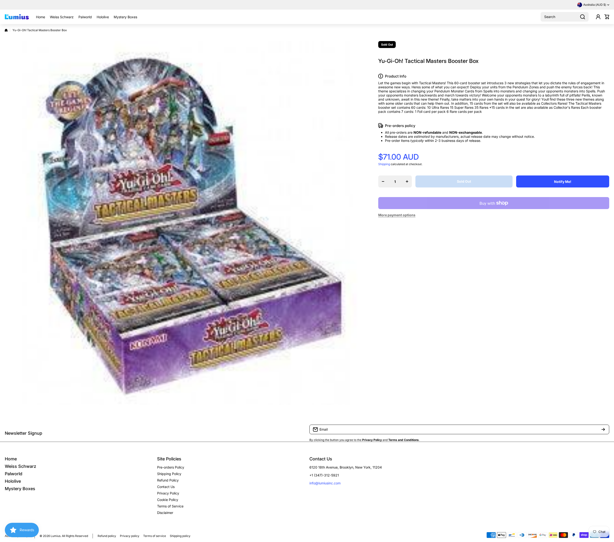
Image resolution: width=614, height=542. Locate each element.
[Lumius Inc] (17, 16)
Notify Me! (562, 182)
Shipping (384, 164)
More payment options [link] (396, 215)
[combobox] (565, 17)
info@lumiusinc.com (325, 483)
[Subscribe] (603, 429)
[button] (606, 16)
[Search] (583, 17)
